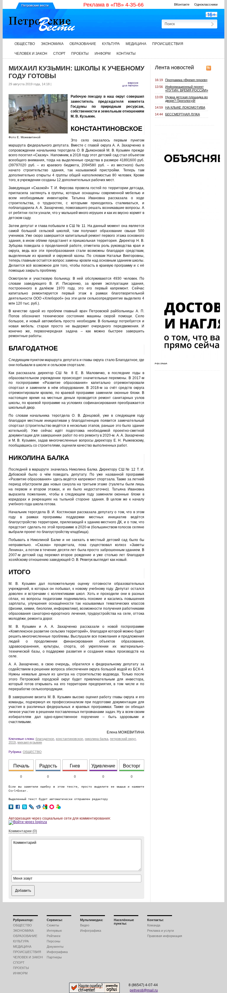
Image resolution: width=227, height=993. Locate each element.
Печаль (21, 765)
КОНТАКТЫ (126, 53)
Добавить (23, 891)
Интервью (54, 930)
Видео (84, 925)
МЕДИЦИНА (136, 44)
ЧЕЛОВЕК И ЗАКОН (30, 53)
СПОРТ (59, 53)
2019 (12, 742)
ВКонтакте (181, 4)
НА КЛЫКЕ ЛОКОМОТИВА (185, 107)
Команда (153, 925)
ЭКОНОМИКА (52, 44)
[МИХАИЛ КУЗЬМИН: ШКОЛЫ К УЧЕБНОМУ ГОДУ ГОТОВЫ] (38, 132)
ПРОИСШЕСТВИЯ (167, 44)
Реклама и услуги (160, 930)
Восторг (131, 765)
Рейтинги (53, 936)
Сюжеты (53, 925)
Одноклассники (206, 4)
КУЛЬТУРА (111, 44)
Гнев (75, 765)
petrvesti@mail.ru (144, 990)
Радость (48, 765)
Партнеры (54, 957)
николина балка (96, 739)
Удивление (103, 765)
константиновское (69, 739)
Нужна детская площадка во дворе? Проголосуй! (186, 98)
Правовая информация (164, 936)
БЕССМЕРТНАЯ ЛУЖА (182, 114)
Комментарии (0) (23, 831)
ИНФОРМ (103, 53)
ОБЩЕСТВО (24, 44)
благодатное (44, 739)
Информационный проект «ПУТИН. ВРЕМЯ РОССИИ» (186, 88)
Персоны (53, 941)
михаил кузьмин (29, 742)
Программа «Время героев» (186, 80)
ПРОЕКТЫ (80, 53)
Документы (55, 946)
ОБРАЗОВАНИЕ (82, 44)
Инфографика (57, 952)
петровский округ (123, 739)
